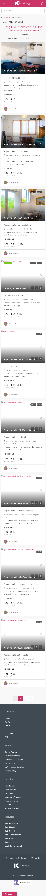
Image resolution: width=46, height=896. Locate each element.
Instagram (25, 858)
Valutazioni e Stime (12, 756)
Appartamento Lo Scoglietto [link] (16, 655)
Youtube (36, 858)
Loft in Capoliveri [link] (11, 366)
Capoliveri (9, 793)
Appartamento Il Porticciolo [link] (15, 437)
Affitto (33, 45)
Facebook (13, 858)
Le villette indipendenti (13, 846)
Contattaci (9, 733)
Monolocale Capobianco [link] (14, 78)
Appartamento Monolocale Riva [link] (17, 225)
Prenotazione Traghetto (14, 760)
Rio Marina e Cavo (12, 808)
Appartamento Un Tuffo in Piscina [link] (18, 151)
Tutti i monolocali (11, 823)
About (7, 729)
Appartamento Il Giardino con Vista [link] (18, 511)
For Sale (8, 726)
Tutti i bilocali (10, 827)
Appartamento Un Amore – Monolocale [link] (21, 584)
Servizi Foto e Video (13, 752)
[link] (23, 58)
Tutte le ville (9, 842)
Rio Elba (8, 805)
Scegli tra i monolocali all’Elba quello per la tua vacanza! (23, 28)
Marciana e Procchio (13, 797)
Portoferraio (10, 786)
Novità (39, 45)
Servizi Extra (10, 763)
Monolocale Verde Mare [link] (14, 296)
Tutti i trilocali (10, 831)
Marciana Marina (11, 801)
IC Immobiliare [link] (13, 109)
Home (6, 17)
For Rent (8, 722)
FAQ (6, 737)
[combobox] (28, 38)
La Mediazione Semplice (14, 767)
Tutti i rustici (9, 838)
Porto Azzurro (10, 790)
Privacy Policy (10, 771)
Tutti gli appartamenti (13, 835)
